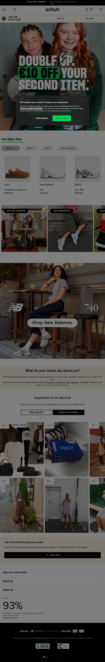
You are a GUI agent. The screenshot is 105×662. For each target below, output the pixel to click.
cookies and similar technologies (31, 108)
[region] (52, 110)
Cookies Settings (42, 118)
